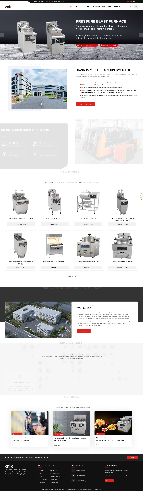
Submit (108, 480)
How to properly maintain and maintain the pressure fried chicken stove (70, 439)
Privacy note (98, 489)
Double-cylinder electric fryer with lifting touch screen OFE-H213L (122, 219)
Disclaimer (91, 489)
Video (88, 6)
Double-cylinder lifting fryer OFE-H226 (21, 218)
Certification (43, 479)
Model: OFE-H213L (122, 224)
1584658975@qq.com (57, 1)
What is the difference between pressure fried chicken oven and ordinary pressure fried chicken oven (113, 439)
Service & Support (99, 6)
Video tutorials (55, 473)
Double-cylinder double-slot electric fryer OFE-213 (20, 263)
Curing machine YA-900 (88, 218)
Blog (109, 6)
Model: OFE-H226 (21, 224)
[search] (136, 6)
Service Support (55, 476)
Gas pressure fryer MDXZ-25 (54, 218)
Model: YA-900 (88, 224)
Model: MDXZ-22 (88, 267)
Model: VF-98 (54, 267)
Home (72, 6)
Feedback (42, 482)
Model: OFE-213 (20, 267)
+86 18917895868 (39, 1)
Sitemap (85, 489)
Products (79, 6)
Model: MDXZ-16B (122, 267)
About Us (117, 6)
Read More (70, 276)
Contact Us (127, 6)
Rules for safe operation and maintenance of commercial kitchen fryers (26, 439)
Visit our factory (87, 104)
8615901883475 (80, 476)
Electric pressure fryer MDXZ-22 (88, 261)
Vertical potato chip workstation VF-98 (54, 261)
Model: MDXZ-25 (54, 224)
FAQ (41, 476)
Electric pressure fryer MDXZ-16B (122, 261)
